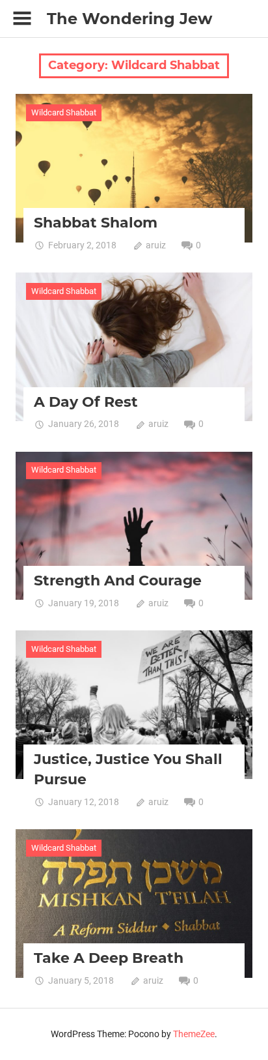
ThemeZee (194, 1034)
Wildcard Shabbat (63, 112)
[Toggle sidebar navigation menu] (22, 18)
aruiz (156, 245)
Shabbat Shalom (95, 222)
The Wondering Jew (129, 18)
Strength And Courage (118, 580)
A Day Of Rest (86, 402)
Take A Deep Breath (108, 958)
